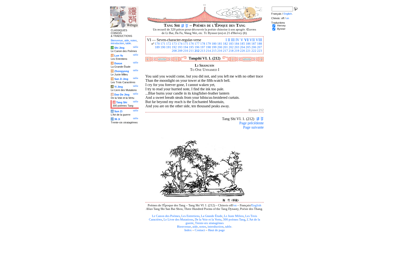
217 (225, 50)
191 (168, 47)
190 (162, 47)
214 (208, 50)
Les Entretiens (190, 216)
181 (219, 43)
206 (253, 47)
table (228, 226)
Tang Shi (121, 102)
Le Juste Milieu (234, 216)
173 (174, 43)
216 (219, 50)
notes (202, 226)
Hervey (281, 25)
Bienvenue (184, 226)
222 (253, 50)
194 (185, 47)
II (229, 40)
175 (185, 43)
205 (248, 47)
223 (259, 50)
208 (174, 50)
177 (197, 43)
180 (214, 43)
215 (214, 50)
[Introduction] (182, 25)
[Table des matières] (186, 25)
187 (253, 43)
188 (259, 43)
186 (248, 43)
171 (162, 43)
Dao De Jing (121, 94)
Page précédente (251, 123)
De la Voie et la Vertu (208, 219)
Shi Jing (119, 47)
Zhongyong (121, 71)
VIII (259, 40)
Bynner (281, 28)
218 (231, 50)
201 (225, 47)
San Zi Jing (121, 79)
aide (195, 226)
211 (191, 50)
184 (236, 43)
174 (180, 43)
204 (242, 47)
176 (191, 43)
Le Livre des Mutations (178, 219)
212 (197, 50)
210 (185, 50)
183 (231, 43)
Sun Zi (118, 111)
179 (208, 43)
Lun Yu (118, 55)
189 (157, 47)
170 (157, 43)
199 (214, 47)
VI (246, 40)
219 (236, 50)
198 (208, 47)
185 (242, 43)
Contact (200, 230)
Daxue (118, 63)
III (233, 40)
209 (180, 50)
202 (231, 47)
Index (188, 230)
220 (242, 50)
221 (248, 50)
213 (202, 50)
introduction (216, 226)
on (235, 205)
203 (236, 47)
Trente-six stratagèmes (209, 223)
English (256, 205)
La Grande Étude (211, 216)
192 (174, 47)
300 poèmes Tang (234, 219)
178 (202, 43)
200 (219, 47)
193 (180, 47)
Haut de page (216, 230)
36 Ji (117, 119)
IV (238, 40)
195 (191, 47)
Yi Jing (118, 86)
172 (168, 43)
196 (197, 47)
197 (202, 47)
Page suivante (253, 127)
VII (252, 40)
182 (225, 43)
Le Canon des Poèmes (166, 216)
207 (259, 47)
